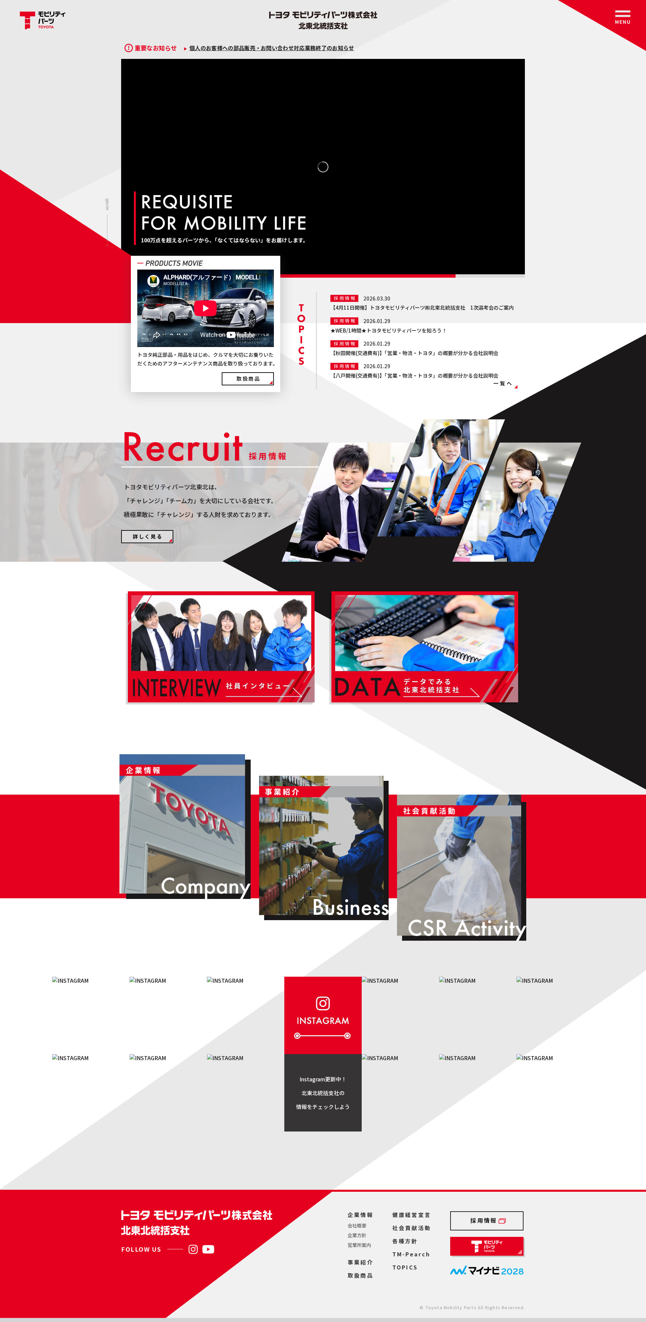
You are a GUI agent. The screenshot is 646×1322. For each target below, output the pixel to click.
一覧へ (503, 383)
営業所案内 (359, 1245)
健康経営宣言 (411, 1215)
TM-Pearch (411, 1254)
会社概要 (357, 1225)
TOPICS (405, 1267)
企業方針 (357, 1235)
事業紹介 (360, 1262)
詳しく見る (148, 536)
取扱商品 (248, 378)
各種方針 (405, 1241)
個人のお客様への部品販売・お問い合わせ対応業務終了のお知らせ (271, 48)
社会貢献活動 (411, 1228)
